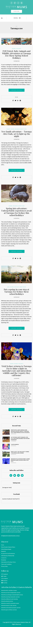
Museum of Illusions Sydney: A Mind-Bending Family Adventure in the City (20, 460)
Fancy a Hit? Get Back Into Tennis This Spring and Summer (20, 452)
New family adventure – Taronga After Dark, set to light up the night (16, 133)
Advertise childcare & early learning (9, 599)
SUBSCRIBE (16, 11)
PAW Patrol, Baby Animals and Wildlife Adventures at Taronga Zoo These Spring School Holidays (16, 54)
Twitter (4, 576)
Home (2, 545)
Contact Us (3, 557)
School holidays (16, 48)
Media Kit (3, 551)
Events (8, 129)
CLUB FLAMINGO (15, 444)
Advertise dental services (7, 601)
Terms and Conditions (6, 564)
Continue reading (16, 90)
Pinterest (5, 580)
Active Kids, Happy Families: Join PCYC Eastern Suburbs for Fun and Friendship (20, 438)
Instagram (5, 578)
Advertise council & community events (10, 603)
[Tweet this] (15, 100)
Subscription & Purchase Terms (8, 562)
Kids (8, 286)
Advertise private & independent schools (10, 592)
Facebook (5, 574)
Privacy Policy (4, 566)
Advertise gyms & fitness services (9, 609)
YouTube (5, 582)
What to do (23, 129)
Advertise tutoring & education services (10, 597)
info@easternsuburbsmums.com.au (10, 535)
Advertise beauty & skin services (8, 605)
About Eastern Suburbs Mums (8, 547)
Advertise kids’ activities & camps (9, 590)
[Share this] (13, 100)
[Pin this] (20, 100)
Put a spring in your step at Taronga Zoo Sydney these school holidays (16, 291)
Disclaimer (3, 560)
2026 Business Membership (7, 555)
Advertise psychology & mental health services (12, 594)
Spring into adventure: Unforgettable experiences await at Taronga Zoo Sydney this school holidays (16, 212)
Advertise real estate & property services (10, 607)
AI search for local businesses (8, 553)
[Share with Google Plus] (17, 100)
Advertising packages (6, 549)
